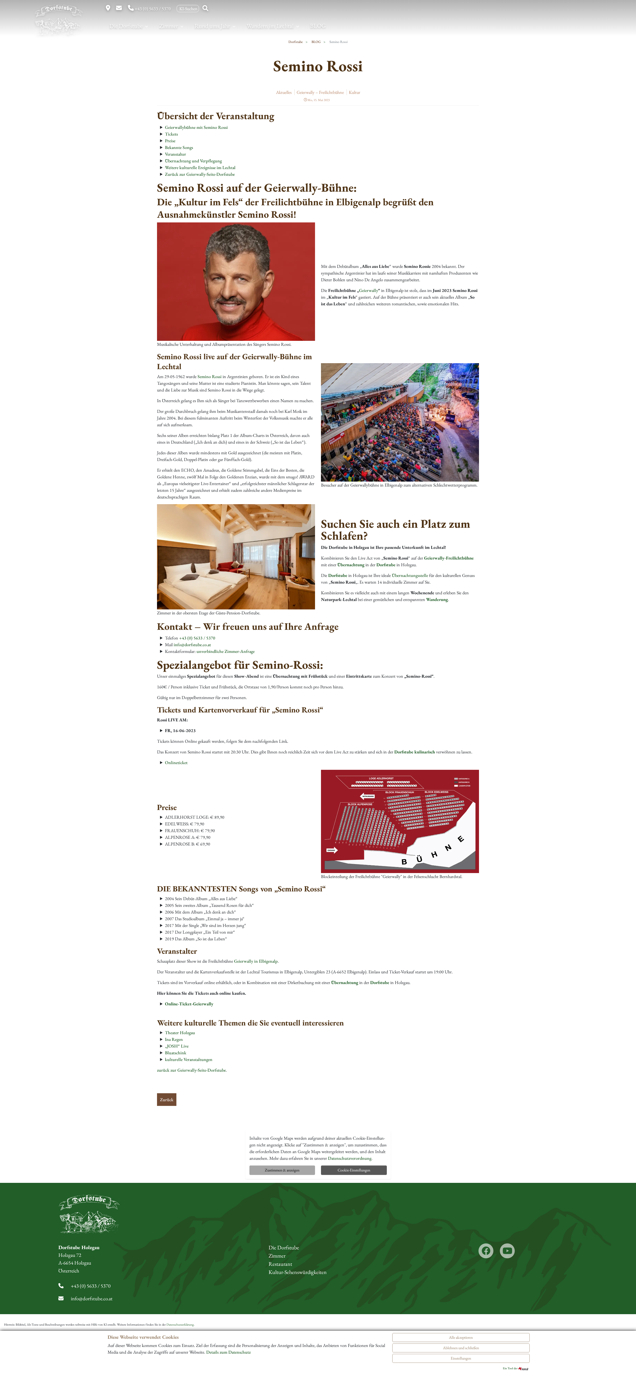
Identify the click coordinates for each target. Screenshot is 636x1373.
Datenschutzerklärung (180, 1324)
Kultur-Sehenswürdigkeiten (298, 1272)
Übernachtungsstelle (410, 575)
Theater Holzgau (180, 1032)
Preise (170, 140)
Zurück (166, 1099)
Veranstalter (175, 154)
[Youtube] (507, 1250)
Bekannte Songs (179, 147)
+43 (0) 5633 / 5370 (153, 8)
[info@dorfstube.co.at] (119, 8)
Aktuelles (284, 92)
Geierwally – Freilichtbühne (320, 92)
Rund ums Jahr (213, 26)
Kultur (354, 92)
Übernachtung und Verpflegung (193, 161)
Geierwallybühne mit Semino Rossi (196, 127)
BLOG (318, 26)
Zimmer (169, 26)
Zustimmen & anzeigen (282, 1170)
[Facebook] (485, 1250)
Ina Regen (174, 1039)
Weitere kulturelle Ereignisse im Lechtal (200, 167)
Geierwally (368, 290)
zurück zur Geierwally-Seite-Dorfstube (191, 1070)
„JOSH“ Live (177, 1046)
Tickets (171, 134)
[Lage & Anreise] (108, 8)
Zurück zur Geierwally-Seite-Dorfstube (200, 174)
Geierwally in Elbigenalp (256, 961)
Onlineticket (176, 762)
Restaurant (280, 1263)
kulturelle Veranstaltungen (188, 1059)
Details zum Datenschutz (228, 1352)
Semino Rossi (210, 376)
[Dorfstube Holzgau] (55, 24)
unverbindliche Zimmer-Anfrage (226, 651)
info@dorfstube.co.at (192, 644)
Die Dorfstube (126, 26)
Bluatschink (175, 1053)
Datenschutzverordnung (349, 1158)
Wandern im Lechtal (271, 26)
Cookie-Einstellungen (354, 1170)
